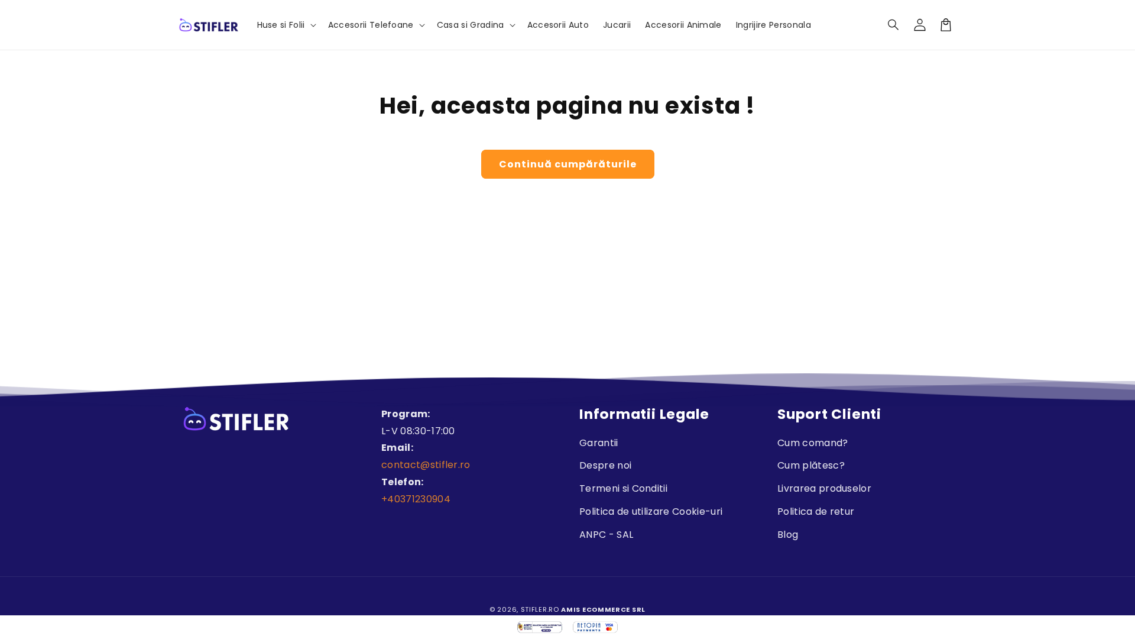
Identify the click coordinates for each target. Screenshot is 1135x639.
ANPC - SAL (606, 534)
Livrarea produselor (824, 488)
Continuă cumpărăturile (568, 164)
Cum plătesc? (811, 465)
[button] (894, 25)
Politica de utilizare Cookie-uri (650, 511)
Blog (787, 534)
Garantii (598, 443)
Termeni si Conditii (623, 488)
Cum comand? (812, 443)
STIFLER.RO (540, 609)
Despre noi (605, 465)
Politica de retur (815, 511)
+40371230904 (415, 499)
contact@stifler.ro (426, 465)
